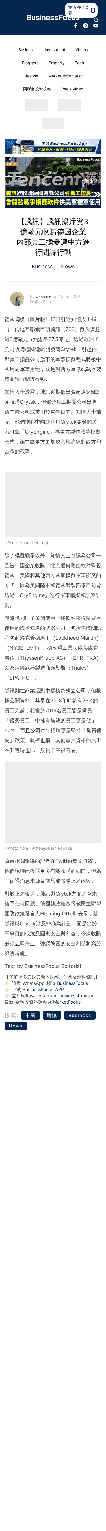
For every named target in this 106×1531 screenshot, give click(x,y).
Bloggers (30, 62)
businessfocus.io (77, 995)
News (67, 266)
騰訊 (52, 1015)
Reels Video (72, 88)
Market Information (66, 75)
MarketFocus (67, 1002)
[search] (96, 20)
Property (57, 62)
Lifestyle (30, 75)
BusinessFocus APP (43, 989)
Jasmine (44, 296)
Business (26, 49)
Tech (79, 62)
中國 (30, 1015)
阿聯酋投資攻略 (37, 88)
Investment (55, 49)
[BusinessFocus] (53, 17)
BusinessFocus (72, 983)
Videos (81, 49)
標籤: (12, 1015)
